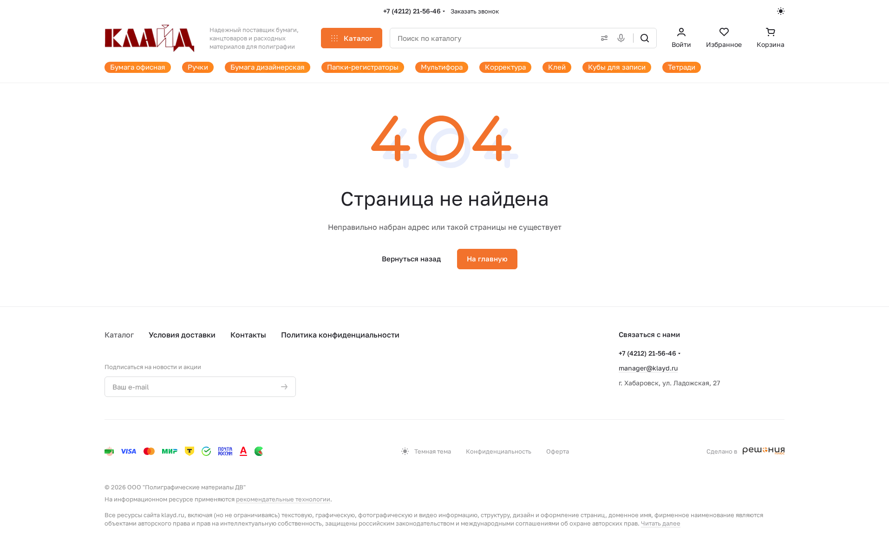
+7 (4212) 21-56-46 (412, 11)
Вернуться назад (411, 258)
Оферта (557, 451)
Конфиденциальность (498, 451)
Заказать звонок (475, 11)
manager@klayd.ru (648, 368)
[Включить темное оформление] (780, 11)
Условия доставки (182, 334)
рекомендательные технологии (283, 499)
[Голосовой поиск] (623, 38)
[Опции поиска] (602, 38)
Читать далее (660, 523)
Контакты (248, 334)
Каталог (119, 334)
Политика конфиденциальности (340, 334)
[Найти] (644, 38)
